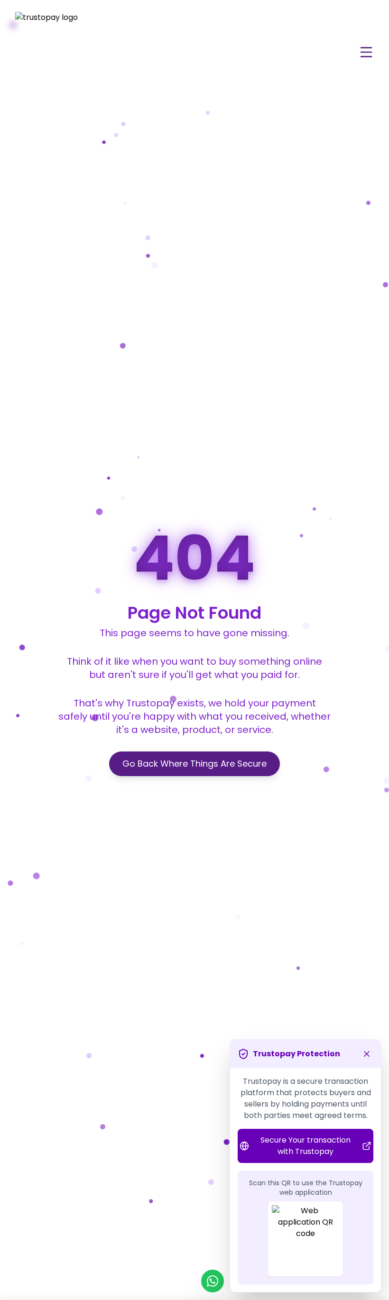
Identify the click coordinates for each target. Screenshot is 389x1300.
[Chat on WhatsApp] (212, 1281)
